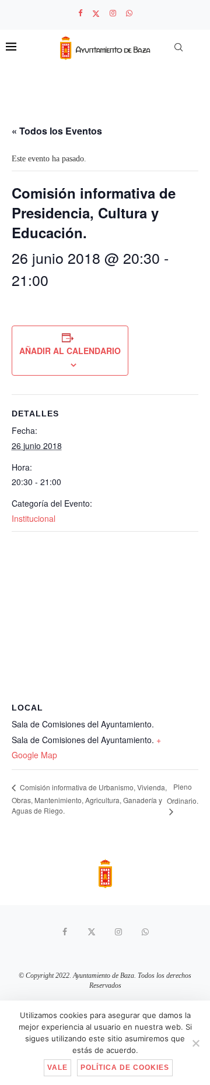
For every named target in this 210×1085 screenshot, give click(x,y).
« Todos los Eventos (57, 130)
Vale (57, 1067)
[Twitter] (96, 14)
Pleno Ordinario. (182, 793)
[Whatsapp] (129, 13)
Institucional (33, 518)
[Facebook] (80, 13)
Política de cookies (124, 1067)
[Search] (178, 47)
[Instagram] (113, 13)
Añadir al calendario (70, 350)
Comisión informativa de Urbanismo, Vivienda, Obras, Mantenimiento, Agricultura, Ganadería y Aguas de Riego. (89, 798)
